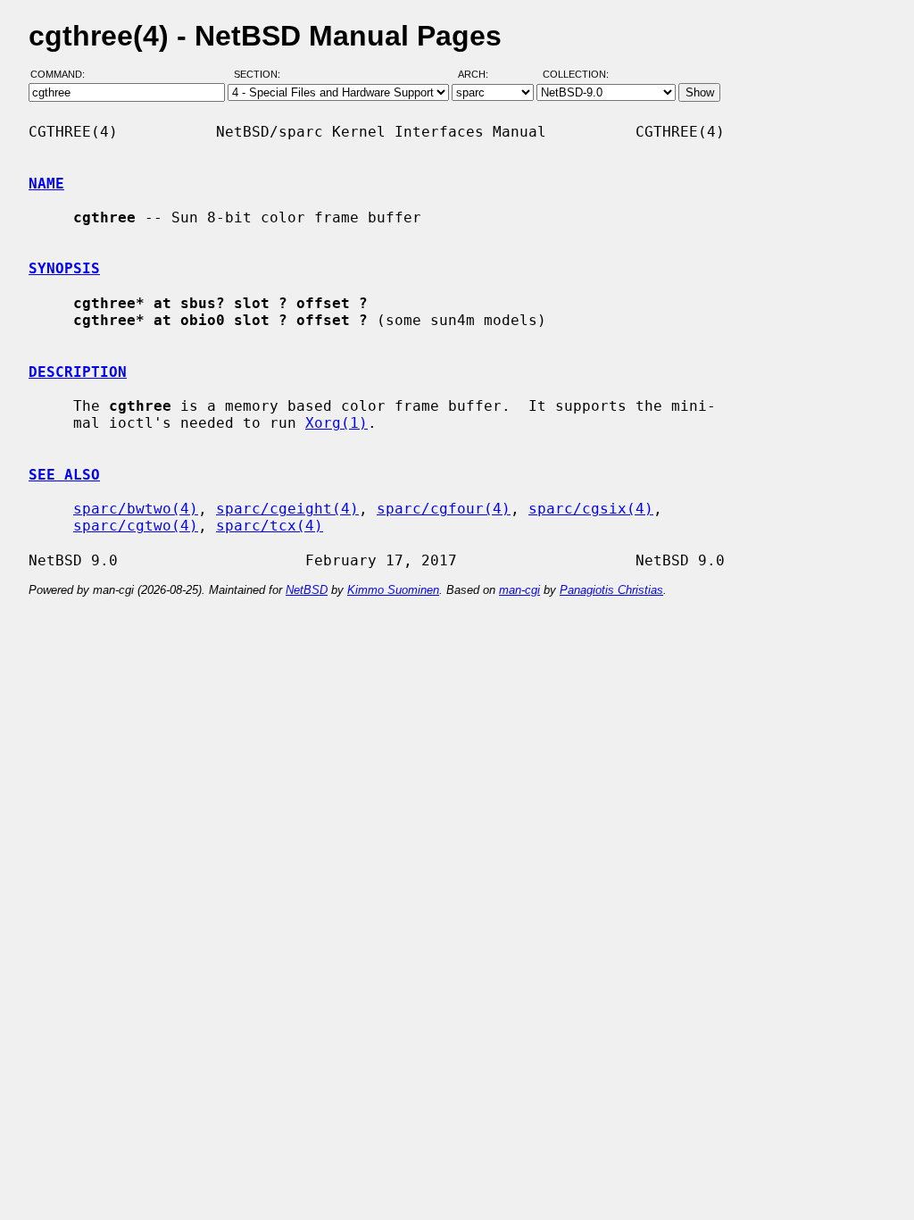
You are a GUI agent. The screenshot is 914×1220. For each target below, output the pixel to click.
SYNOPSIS (64, 268)
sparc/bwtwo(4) (135, 508)
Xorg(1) (336, 422)
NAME (46, 183)
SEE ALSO (64, 474)
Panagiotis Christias (611, 590)
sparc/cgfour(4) (444, 508)
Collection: (576, 74)
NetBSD (307, 590)
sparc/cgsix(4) (590, 508)
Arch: (481, 74)
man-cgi (519, 590)
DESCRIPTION (78, 371)
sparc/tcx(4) (269, 525)
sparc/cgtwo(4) (135, 525)
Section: (261, 74)
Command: (63, 74)
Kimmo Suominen (393, 590)
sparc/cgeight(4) (287, 508)
